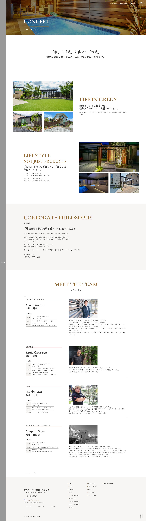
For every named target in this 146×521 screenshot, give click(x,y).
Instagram (113, 3)
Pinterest (133, 3)
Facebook (123, 3)
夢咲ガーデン (37, 9)
